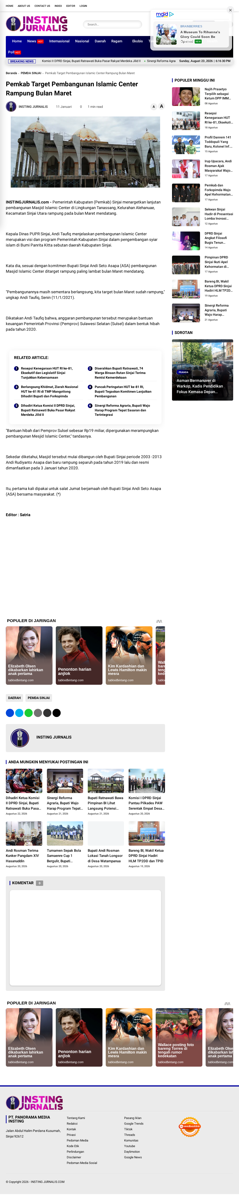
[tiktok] (224, 5)
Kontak (71, 1129)
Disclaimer (74, 1157)
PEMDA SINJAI (31, 73)
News (35, 41)
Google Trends (134, 1123)
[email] (47, 713)
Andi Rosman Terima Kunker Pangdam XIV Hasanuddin (22, 855)
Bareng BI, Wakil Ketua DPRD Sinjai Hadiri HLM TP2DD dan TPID (146, 855)
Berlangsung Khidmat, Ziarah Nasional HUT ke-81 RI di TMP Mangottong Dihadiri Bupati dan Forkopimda (49, 391)
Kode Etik (73, 1146)
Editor (70, 5)
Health (212, 41)
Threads (129, 1135)
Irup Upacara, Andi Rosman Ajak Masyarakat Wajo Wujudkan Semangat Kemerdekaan (218, 166)
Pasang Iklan (132, 1118)
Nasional (82, 41)
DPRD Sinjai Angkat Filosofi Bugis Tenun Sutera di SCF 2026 (219, 238)
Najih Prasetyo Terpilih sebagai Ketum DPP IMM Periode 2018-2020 (219, 94)
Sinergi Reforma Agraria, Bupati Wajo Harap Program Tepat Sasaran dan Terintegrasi (166, 61)
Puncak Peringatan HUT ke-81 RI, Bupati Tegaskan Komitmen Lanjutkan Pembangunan (123, 391)
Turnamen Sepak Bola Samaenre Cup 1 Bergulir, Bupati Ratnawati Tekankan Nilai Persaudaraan (64, 856)
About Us (24, 5)
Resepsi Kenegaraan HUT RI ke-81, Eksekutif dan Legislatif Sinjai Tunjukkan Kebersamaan (47, 372)
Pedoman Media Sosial (82, 1163)
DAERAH (14, 698)
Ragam (116, 41)
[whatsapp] (29, 713)
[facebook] (196, 5)
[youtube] (217, 5)
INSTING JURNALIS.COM (47, 1182)
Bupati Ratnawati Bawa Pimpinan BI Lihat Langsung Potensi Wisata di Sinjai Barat (105, 803)
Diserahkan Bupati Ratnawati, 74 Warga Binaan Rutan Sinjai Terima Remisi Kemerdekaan (120, 372)
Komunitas (131, 1140)
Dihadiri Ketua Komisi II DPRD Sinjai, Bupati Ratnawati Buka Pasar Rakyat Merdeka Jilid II (48, 410)
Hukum (169, 41)
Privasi (71, 1135)
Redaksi (72, 1123)
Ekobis (137, 41)
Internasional (59, 41)
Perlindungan (75, 1151)
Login (83, 5)
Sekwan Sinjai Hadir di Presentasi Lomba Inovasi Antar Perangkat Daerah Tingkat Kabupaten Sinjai (219, 214)
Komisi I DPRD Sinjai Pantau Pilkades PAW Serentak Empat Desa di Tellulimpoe (145, 803)
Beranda (11, 73)
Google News (133, 1157)
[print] (38, 713)
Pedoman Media (77, 1140)
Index (58, 5)
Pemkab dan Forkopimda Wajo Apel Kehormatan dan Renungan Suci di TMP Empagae (219, 190)
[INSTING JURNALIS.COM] (36, 30)
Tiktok (128, 1129)
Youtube (129, 1146)
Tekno (153, 41)
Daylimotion (132, 1151)
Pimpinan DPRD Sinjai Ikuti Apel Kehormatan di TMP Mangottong (218, 262)
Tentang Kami (76, 1118)
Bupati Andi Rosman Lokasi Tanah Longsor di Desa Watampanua (105, 855)
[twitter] (203, 5)
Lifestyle (190, 41)
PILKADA (183, 372)
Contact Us (42, 5)
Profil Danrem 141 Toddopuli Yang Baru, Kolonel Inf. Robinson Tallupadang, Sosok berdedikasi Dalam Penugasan (218, 142)
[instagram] (210, 5)
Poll (14, 52)
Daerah (100, 41)
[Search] (137, 24)
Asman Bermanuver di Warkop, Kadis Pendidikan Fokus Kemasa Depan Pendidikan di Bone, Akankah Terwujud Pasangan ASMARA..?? (202, 386)
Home (9, 5)
